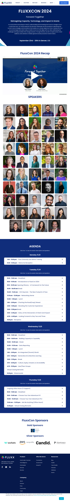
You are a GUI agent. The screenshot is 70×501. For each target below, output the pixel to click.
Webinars (53, 470)
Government (39, 462)
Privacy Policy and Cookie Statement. (48, 495)
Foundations (39, 460)
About (21, 481)
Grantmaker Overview (25, 460)
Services (22, 467)
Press (21, 486)
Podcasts (53, 467)
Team (21, 491)
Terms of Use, (37, 495)
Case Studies (54, 465)
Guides (53, 462)
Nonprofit (38, 465)
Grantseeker (23, 465)
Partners (22, 483)
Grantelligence (23, 462)
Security (22, 470)
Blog (52, 460)
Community (23, 488)
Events (52, 472)
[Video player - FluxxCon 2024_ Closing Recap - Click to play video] (35, 76)
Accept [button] (61, 498)
